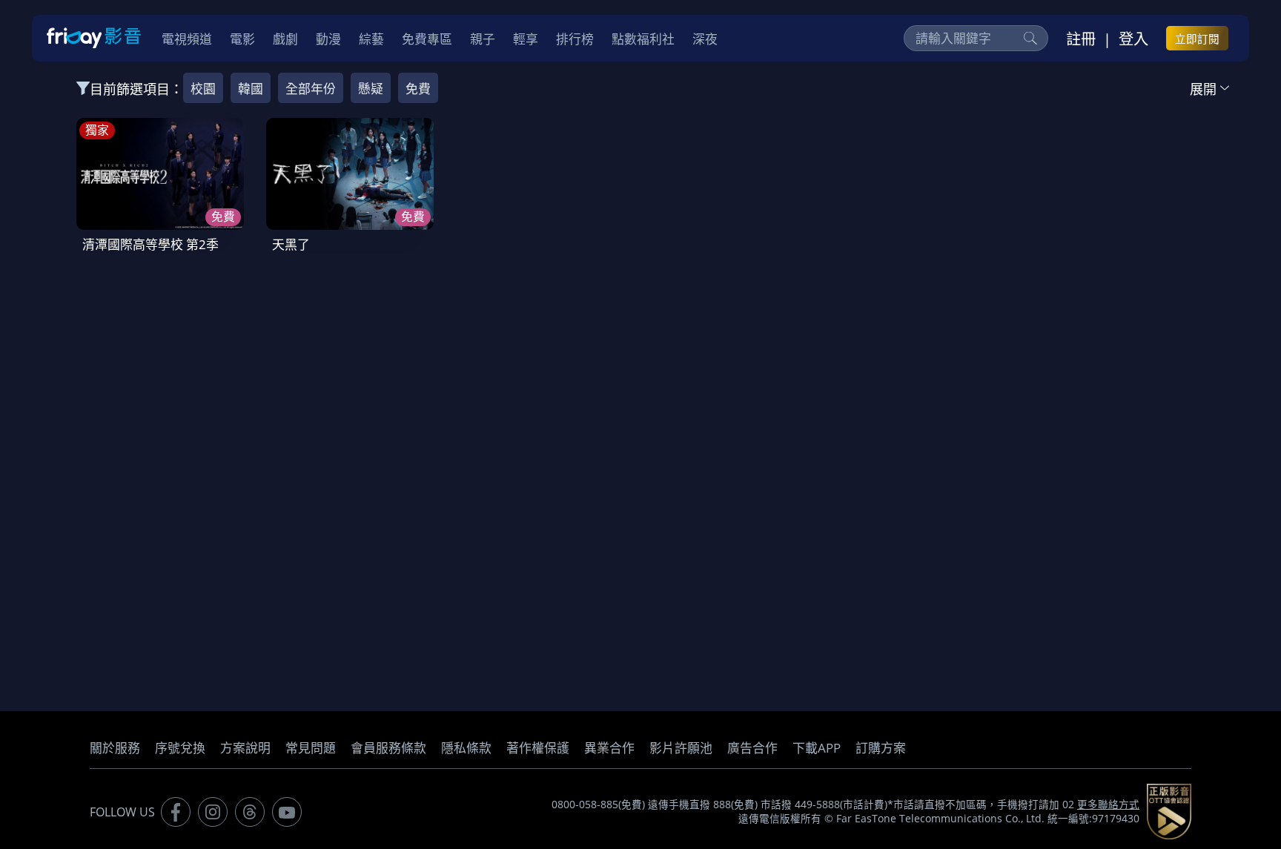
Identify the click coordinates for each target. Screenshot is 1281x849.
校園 (203, 88)
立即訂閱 (1197, 38)
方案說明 (245, 747)
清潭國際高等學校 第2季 (150, 244)
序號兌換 (180, 747)
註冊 (1081, 38)
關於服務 (115, 747)
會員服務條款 (388, 747)
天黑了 (291, 244)
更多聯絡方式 (1108, 804)
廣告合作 (752, 747)
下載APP (816, 747)
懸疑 (370, 88)
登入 (1133, 38)
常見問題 (310, 747)
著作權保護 (537, 747)
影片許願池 (680, 747)
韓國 (250, 88)
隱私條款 (466, 747)
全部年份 (310, 88)
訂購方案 (880, 747)
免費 (418, 88)
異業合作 (609, 747)
